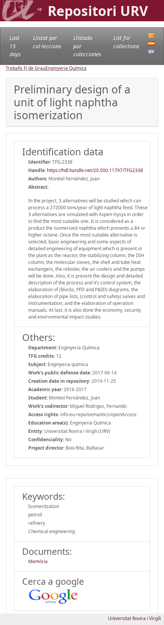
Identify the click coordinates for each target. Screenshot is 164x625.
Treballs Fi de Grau (25, 68)
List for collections (126, 42)
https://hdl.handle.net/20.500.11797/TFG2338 (95, 170)
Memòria (38, 561)
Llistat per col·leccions (47, 42)
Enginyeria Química (66, 68)
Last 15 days (15, 46)
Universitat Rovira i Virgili (134, 618)
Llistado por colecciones (87, 46)
